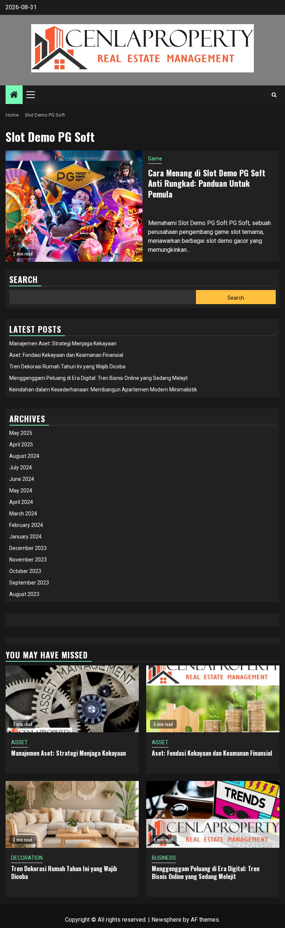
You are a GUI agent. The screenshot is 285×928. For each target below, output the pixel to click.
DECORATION (27, 858)
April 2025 (21, 444)
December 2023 (28, 548)
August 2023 (24, 594)
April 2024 (21, 502)
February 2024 (26, 525)
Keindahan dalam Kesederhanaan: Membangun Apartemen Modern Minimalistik (103, 390)
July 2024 (20, 467)
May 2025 (20, 433)
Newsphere (166, 919)
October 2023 (25, 571)
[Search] (274, 95)
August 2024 (24, 456)
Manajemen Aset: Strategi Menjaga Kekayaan (63, 343)
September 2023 (29, 583)
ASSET (19, 742)
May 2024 (20, 491)
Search (235, 298)
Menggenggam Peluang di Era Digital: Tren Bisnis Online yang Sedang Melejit (98, 378)
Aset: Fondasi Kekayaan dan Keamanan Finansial (66, 355)
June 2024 (21, 479)
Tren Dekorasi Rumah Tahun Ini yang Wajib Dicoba (67, 366)
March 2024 (23, 514)
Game (155, 159)
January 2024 (25, 537)
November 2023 (28, 560)
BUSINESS (164, 858)
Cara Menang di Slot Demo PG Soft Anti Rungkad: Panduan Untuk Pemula (206, 183)
